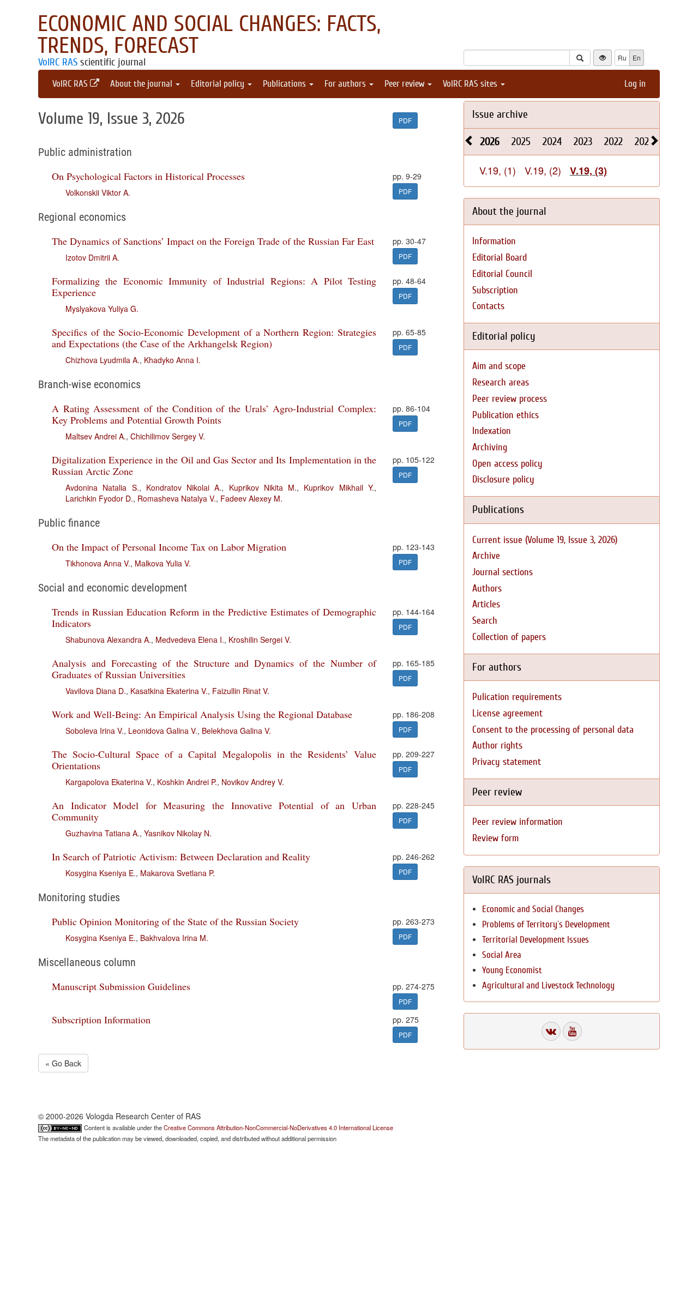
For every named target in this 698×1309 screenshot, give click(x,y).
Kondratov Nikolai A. (184, 487)
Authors (487, 588)
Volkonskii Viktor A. (97, 192)
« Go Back (63, 1063)
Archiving (489, 447)
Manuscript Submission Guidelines (121, 986)
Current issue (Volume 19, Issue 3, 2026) (544, 540)
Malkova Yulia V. (163, 563)
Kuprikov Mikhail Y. (339, 487)
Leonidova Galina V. (162, 730)
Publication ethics (505, 415)
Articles (486, 604)
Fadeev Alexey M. (251, 498)
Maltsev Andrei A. (95, 436)
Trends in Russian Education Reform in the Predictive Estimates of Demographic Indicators (214, 617)
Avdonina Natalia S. (102, 487)
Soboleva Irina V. (94, 730)
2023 (583, 141)
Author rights (497, 745)
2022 (613, 141)
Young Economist (512, 970)
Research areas (500, 382)
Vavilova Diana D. (95, 690)
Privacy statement (506, 762)
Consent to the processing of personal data (553, 729)
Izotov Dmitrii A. (92, 257)
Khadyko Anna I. (172, 359)
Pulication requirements (517, 697)
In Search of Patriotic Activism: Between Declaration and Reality (181, 856)
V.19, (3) (588, 171)
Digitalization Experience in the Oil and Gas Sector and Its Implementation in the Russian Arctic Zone (214, 465)
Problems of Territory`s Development (546, 924)
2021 (643, 141)
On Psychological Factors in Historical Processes (148, 176)
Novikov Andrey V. (252, 781)
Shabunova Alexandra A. (108, 639)
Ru (622, 57)
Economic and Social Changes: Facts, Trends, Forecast (209, 35)
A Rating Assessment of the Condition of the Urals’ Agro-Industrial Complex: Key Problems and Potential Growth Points (214, 414)
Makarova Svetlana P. (177, 872)
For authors (346, 84)
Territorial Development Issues (535, 939)
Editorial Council (502, 274)
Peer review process (509, 399)
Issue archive (500, 114)
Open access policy (507, 463)
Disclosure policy (503, 479)
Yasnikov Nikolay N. (178, 833)
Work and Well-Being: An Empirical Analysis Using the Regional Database (202, 714)
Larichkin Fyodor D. (99, 498)
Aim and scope (499, 366)
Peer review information (517, 822)
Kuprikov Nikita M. (263, 487)
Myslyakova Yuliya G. (102, 308)
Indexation (491, 431)
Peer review (405, 84)
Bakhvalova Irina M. (174, 937)
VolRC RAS (57, 62)
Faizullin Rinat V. (240, 690)
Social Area (501, 955)
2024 (552, 141)
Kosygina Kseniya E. (100, 872)
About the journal (142, 84)
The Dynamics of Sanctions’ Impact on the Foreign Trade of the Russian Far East (213, 241)
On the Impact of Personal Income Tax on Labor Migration (169, 546)
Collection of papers (509, 637)
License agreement (507, 713)
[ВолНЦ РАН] (551, 1031)
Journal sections (502, 572)
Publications (285, 84)
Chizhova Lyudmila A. (102, 359)
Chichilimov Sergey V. (167, 436)
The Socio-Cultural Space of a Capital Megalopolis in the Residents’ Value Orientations (214, 759)
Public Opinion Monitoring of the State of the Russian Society (175, 921)
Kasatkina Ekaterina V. (169, 690)
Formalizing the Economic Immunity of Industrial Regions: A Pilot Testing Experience (214, 286)
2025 (521, 141)
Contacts (488, 306)
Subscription (495, 290)
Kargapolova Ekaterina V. (109, 781)
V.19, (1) (497, 170)
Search (484, 620)
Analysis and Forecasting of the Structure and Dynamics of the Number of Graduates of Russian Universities (214, 668)
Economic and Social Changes (533, 909)
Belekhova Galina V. (236, 730)
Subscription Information (101, 1019)
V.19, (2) (543, 170)
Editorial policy (218, 84)
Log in (635, 84)
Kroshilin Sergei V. (259, 639)
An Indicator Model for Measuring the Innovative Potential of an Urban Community (214, 811)
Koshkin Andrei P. (187, 781)
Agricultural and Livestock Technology (548, 985)
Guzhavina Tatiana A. (102, 833)
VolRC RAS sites (471, 84)
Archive (486, 556)
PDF (405, 120)
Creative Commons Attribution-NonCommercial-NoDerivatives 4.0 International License (278, 1127)
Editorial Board (499, 257)
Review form (495, 838)
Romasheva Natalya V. (176, 498)
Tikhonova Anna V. (97, 563)
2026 (490, 141)
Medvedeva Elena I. (189, 639)
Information (494, 241)
